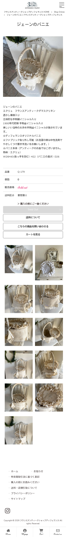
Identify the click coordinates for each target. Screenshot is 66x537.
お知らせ (38, 471)
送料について (33, 217)
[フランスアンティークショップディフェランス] (32, 5)
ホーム (14, 471)
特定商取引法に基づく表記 (25, 477)
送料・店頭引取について (24, 488)
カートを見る (33, 234)
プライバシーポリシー (23, 493)
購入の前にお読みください (25, 482)
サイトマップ (18, 499)
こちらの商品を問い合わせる (33, 226)
